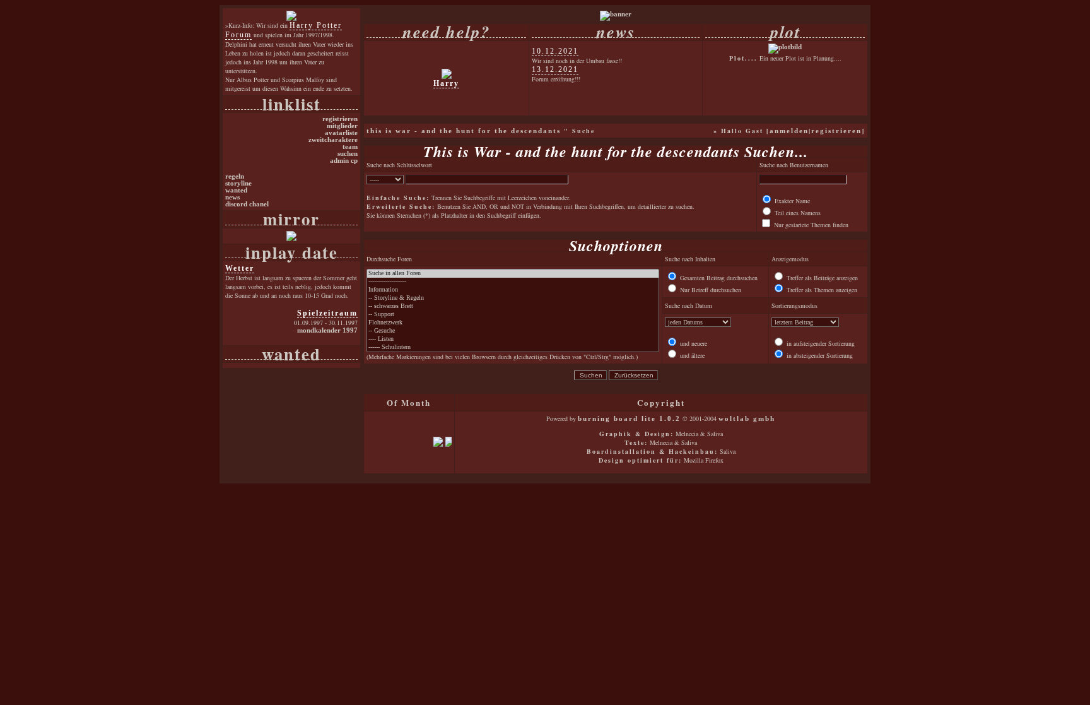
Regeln (234, 176)
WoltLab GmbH (746, 418)
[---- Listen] (513, 339)
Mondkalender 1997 (327, 330)
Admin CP (344, 160)
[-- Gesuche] (513, 331)
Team (350, 146)
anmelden (789, 130)
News (232, 197)
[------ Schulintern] (513, 347)
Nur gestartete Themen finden (810, 224)
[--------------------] (513, 282)
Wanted (236, 190)
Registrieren (340, 119)
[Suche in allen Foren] (513, 274)
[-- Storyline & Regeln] (513, 298)
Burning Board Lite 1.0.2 (629, 418)
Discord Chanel (247, 204)
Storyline (238, 183)
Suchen (347, 153)
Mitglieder (342, 125)
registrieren (836, 130)
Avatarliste (341, 132)
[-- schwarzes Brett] (513, 306)
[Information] (513, 290)
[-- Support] (513, 315)
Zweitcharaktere (333, 139)
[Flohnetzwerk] (513, 323)
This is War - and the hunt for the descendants (463, 130)
